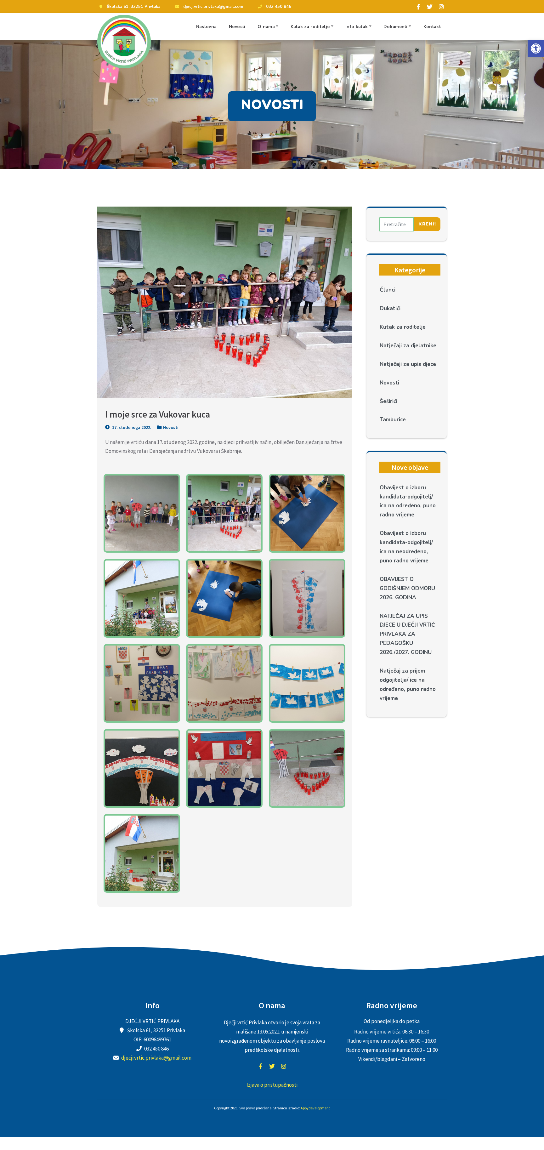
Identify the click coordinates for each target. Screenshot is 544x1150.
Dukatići (390, 308)
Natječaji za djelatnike (408, 345)
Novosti (237, 27)
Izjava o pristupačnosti (272, 1084)
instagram (283, 1066)
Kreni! (427, 224)
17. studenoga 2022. (131, 427)
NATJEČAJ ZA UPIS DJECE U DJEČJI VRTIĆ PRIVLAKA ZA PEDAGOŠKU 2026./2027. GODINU (407, 634)
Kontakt (432, 27)
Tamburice (393, 419)
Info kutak (356, 27)
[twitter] (429, 6)
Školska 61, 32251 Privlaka (133, 6)
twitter (272, 1066)
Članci (387, 289)
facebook (260, 1066)
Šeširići (388, 401)
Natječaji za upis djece (408, 364)
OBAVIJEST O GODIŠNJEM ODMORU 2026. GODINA (407, 588)
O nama (266, 27)
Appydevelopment (315, 1108)
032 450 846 (278, 6)
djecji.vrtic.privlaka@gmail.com (213, 6)
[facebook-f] (418, 6)
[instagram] (441, 6)
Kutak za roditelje (310, 27)
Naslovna (206, 27)
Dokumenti (395, 27)
